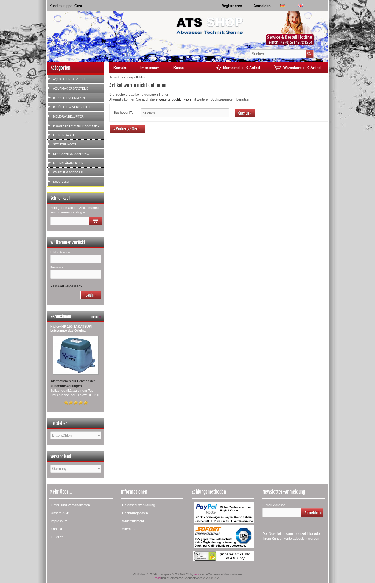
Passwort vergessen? (66, 286)
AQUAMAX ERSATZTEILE (70, 88)
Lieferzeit (58, 537)
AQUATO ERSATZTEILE (69, 79)
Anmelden (262, 6)
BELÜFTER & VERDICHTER (72, 107)
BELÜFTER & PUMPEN (69, 97)
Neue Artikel (61, 181)
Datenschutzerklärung (138, 505)
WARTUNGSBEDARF (68, 172)
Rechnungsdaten (135, 513)
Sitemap (128, 529)
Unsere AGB (60, 513)
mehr (96, 317)
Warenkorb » (302, 68)
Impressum (149, 68)
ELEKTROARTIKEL (66, 135)
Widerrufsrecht (133, 521)
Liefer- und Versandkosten (70, 505)
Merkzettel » (241, 68)
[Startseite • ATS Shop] (292, 28)
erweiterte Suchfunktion (173, 99)
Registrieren (232, 6)
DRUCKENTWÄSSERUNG (71, 153)
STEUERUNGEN (64, 144)
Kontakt (119, 68)
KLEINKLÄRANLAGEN (68, 163)
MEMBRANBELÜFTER (68, 116)
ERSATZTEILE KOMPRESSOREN (76, 125)
